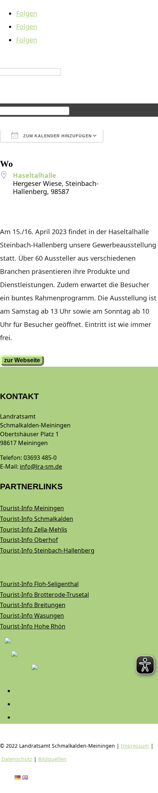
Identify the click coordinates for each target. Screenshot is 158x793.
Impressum (135, 745)
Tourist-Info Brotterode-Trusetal (44, 595)
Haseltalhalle (34, 175)
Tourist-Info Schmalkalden (36, 519)
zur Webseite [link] (22, 360)
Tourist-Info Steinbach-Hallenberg (47, 550)
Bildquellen (52, 758)
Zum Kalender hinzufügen (57, 136)
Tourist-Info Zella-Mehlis (33, 529)
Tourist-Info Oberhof (29, 540)
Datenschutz (16, 758)
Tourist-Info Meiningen (32, 508)
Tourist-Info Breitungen (32, 605)
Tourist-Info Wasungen (32, 616)
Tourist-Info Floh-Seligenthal (39, 584)
